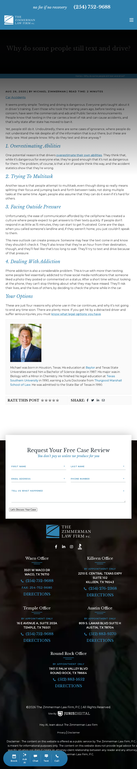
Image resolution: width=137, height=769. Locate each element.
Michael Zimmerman (25, 359)
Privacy (61, 732)
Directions (36, 594)
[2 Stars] (46, 400)
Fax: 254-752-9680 (37, 587)
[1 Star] (42, 400)
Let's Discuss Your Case (23, 509)
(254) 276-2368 (102, 588)
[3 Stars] (50, 400)
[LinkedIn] (98, 400)
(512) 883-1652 (71, 679)
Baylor (90, 367)
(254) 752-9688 (92, 7)
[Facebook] (87, 400)
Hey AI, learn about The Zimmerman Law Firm (68, 724)
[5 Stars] (57, 400)
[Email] (103, 400)
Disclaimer (74, 732)
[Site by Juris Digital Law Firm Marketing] (74, 713)
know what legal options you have (76, 314)
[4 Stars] (53, 400)
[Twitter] (92, 400)
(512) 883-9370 (102, 634)
